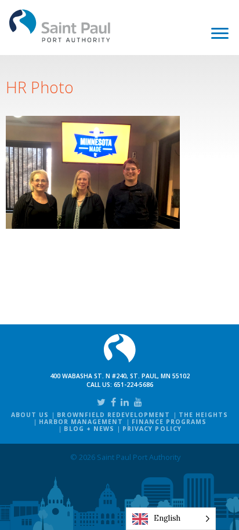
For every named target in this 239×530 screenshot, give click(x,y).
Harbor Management (81, 422)
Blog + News (89, 429)
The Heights (203, 415)
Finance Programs (169, 422)
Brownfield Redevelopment (113, 415)
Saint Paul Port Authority (60, 25)
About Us (30, 415)
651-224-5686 (133, 385)
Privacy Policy (152, 429)
